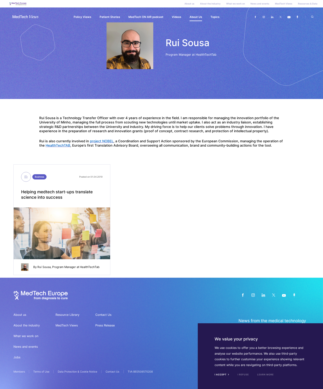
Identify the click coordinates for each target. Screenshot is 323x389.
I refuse (243, 374)
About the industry (210, 3)
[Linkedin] (272, 17)
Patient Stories (110, 17)
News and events (259, 3)
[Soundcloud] (297, 17)
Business (39, 176)
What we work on (235, 3)
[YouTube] (284, 295)
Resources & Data (307, 3)
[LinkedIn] (263, 295)
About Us (196, 17)
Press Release (105, 325)
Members (19, 371)
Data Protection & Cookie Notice (77, 371)
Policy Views (82, 17)
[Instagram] (263, 17)
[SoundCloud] (294, 295)
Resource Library (67, 315)
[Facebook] (255, 17)
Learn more (265, 374)
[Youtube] (289, 17)
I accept (221, 374)
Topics (214, 17)
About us (189, 3)
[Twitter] (280, 17)
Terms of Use (41, 371)
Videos (176, 17)
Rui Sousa (44, 267)
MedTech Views (283, 3)
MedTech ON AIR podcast (145, 17)
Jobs (16, 357)
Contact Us (103, 315)
